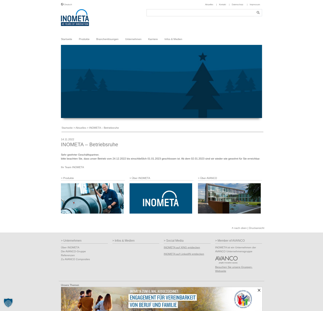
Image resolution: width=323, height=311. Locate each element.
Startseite (66, 39)
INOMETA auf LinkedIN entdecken (184, 253)
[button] (8, 303)
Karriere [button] (153, 39)
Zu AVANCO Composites (75, 259)
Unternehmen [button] (133, 39)
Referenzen (68, 255)
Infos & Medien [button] (173, 39)
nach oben (240, 227)
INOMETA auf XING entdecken (182, 247)
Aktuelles (81, 127)
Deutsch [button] (68, 4)
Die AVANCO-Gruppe (73, 251)
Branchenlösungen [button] (107, 39)
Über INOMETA (70, 247)
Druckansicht (256, 227)
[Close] (259, 290)
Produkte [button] (84, 39)
